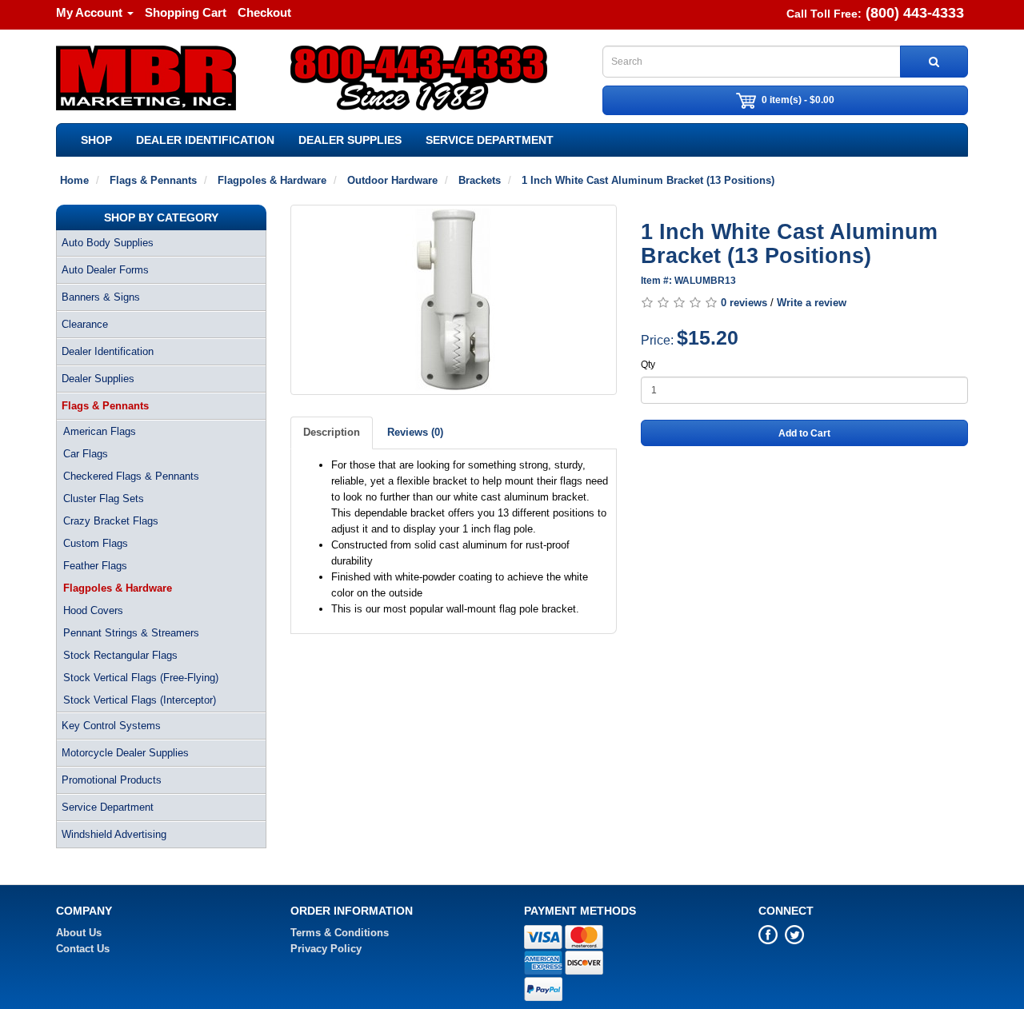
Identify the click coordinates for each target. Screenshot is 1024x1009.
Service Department (490, 140)
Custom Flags (95, 543)
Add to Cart (804, 433)
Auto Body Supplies (108, 243)
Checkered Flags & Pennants (131, 476)
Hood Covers (93, 610)
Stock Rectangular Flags (120, 655)
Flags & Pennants (105, 406)
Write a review (811, 303)
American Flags (99, 431)
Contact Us (83, 949)
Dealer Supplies (350, 140)
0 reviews (744, 303)
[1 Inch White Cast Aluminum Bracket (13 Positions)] (454, 300)
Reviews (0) (415, 432)
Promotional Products (112, 780)
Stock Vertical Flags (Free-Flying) (140, 678)
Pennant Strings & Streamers (131, 633)
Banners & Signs (101, 297)
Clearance (85, 324)
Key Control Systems (111, 726)
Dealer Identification (205, 140)
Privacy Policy (326, 949)
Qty (648, 364)
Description (331, 432)
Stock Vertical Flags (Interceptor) (139, 700)
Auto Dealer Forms (105, 270)
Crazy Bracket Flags (110, 521)
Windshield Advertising (114, 834)
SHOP (96, 140)
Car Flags (85, 454)
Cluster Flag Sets (103, 498)
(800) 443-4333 (915, 13)
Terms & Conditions (339, 933)
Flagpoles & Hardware (117, 588)
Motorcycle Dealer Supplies (125, 753)
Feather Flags (95, 566)
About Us (79, 933)
